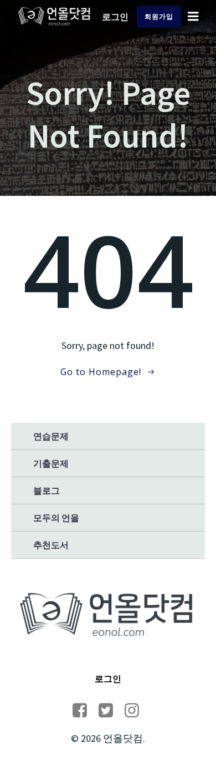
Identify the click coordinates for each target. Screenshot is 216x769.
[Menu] (193, 16)
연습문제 (51, 436)
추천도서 (51, 544)
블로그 (46, 490)
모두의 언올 (56, 517)
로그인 (115, 17)
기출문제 (51, 463)
